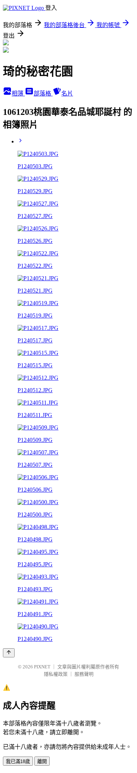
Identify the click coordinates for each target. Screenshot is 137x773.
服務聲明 (84, 674)
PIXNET (42, 666)
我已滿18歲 (18, 761)
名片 (67, 93)
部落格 (43, 93)
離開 (42, 761)
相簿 (18, 93)
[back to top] (9, 652)
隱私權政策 (56, 674)
